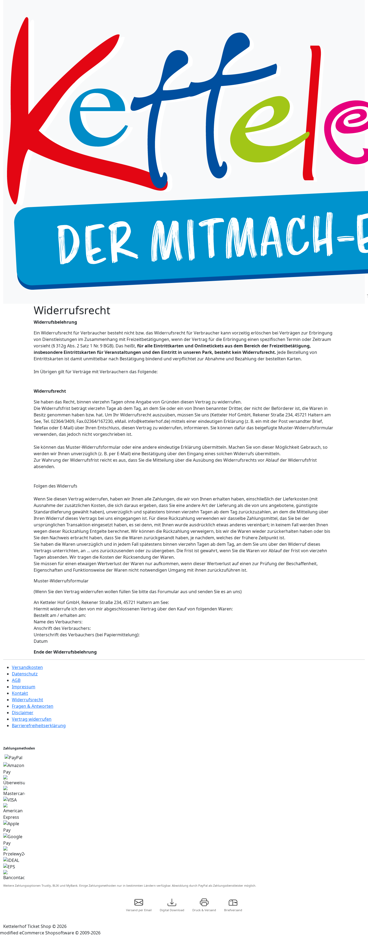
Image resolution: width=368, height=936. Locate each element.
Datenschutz (25, 674)
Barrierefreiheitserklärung (39, 725)
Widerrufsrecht (27, 700)
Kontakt (20, 693)
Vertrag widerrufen (31, 719)
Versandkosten (27, 667)
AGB (16, 680)
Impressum (23, 687)
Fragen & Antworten (32, 706)
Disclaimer (22, 713)
